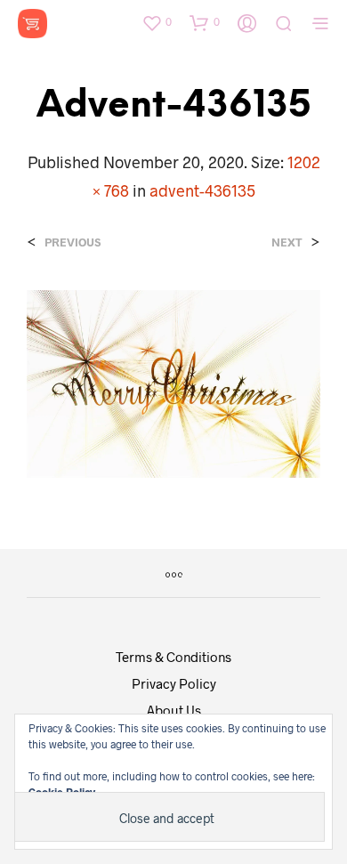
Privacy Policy (174, 683)
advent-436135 (202, 190)
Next (287, 242)
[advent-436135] (173, 381)
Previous (72, 242)
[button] (156, 22)
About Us (174, 710)
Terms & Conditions (173, 657)
